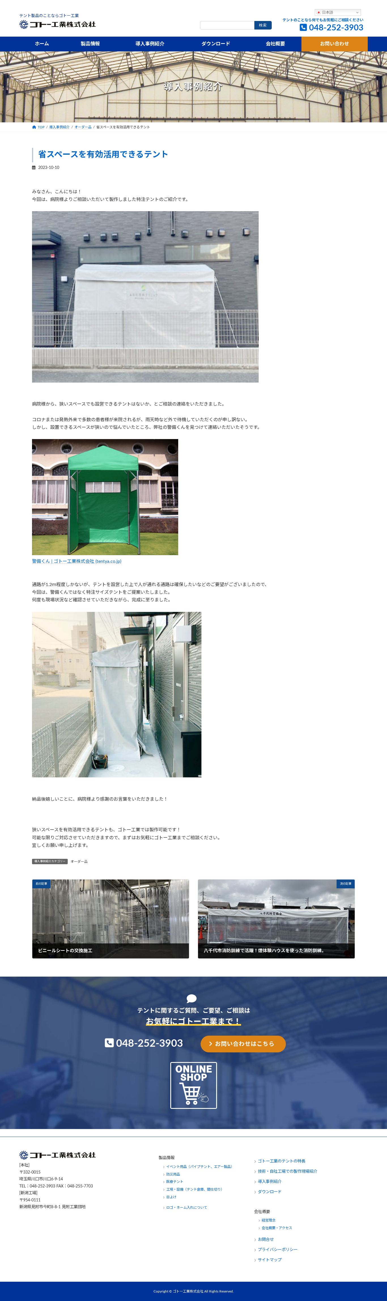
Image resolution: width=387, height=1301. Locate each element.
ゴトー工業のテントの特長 (281, 1161)
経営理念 (268, 1220)
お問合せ (266, 1239)
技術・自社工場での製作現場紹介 (287, 1171)
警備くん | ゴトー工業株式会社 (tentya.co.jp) (76, 561)
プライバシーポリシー (277, 1250)
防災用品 (173, 1174)
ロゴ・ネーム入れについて (186, 1207)
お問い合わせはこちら (245, 1044)
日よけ (171, 1197)
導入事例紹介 (270, 1182)
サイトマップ (270, 1260)
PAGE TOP (372, 1257)
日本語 (327, 12)
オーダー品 (79, 861)
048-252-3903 (336, 28)
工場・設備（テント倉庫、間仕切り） (195, 1189)
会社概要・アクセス (277, 1228)
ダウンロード (270, 1192)
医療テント (174, 1182)
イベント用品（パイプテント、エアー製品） (200, 1166)
